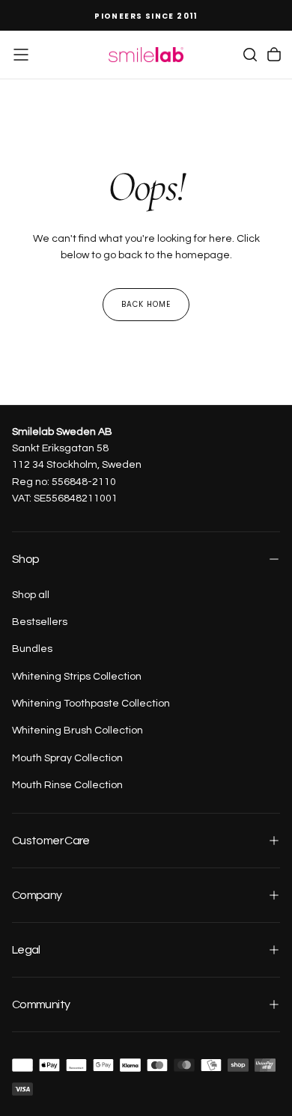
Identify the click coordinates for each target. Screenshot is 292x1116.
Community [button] (41, 1004)
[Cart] (274, 55)
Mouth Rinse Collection (67, 785)
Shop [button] (25, 559)
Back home (146, 304)
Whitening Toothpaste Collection (91, 703)
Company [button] (37, 895)
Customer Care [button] (51, 841)
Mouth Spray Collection (67, 758)
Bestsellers (39, 622)
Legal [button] (26, 950)
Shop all (30, 595)
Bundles (32, 649)
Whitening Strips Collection (77, 676)
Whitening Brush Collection (77, 730)
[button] (21, 55)
